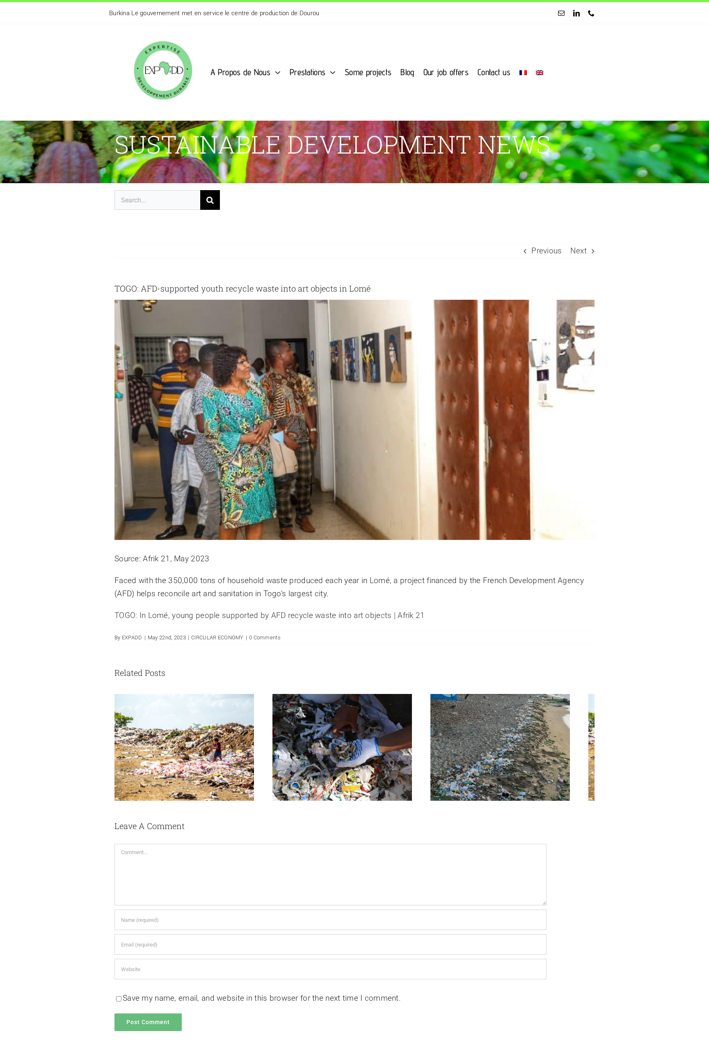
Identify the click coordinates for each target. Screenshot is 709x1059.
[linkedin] (576, 13)
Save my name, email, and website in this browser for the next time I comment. (262, 1004)
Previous (546, 250)
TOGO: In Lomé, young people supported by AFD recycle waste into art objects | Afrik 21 (269, 615)
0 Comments (265, 637)
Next (578, 250)
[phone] (591, 13)
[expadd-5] (162, 28)
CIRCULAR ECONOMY (217, 637)
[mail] (561, 13)
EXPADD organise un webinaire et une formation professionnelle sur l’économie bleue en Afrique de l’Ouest (257, 13)
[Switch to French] (523, 72)
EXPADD (132, 637)
